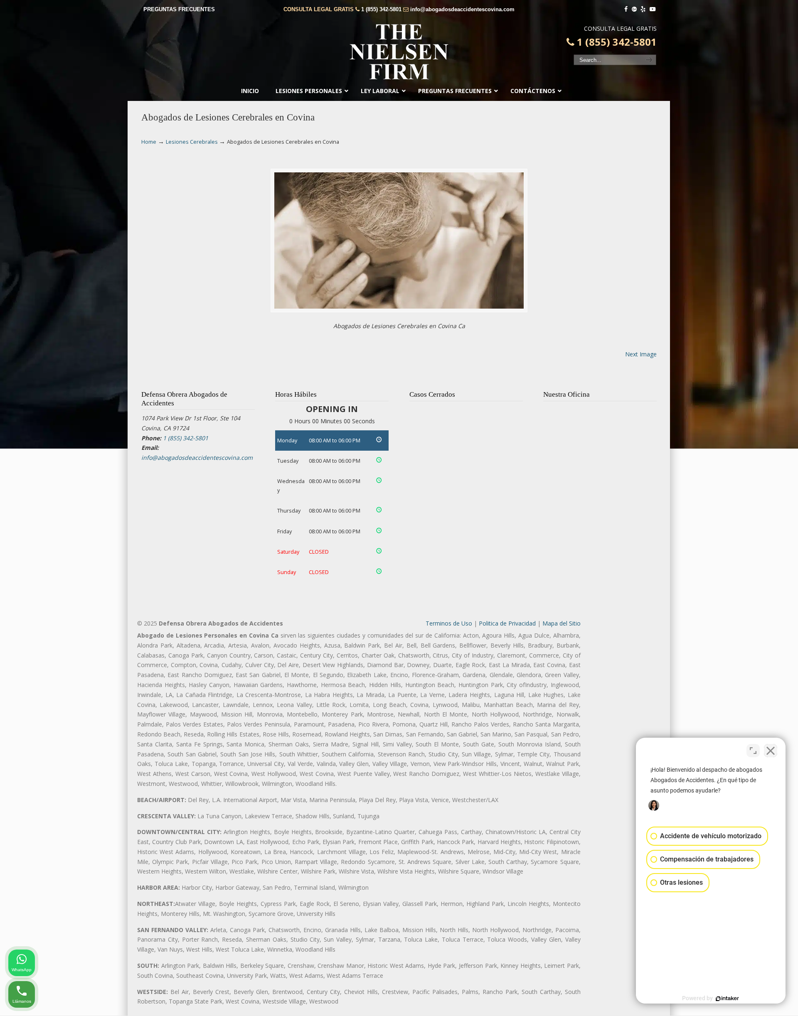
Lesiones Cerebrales (192, 141)
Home (148, 141)
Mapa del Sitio (561, 623)
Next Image (641, 354)
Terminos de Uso (449, 623)
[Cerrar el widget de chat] (770, 750)
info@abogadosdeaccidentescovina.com (462, 9)
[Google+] (634, 9)
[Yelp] (643, 9)
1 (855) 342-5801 (381, 9)
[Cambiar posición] (753, 750)
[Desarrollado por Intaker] (727, 998)
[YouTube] (652, 9)
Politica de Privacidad (507, 623)
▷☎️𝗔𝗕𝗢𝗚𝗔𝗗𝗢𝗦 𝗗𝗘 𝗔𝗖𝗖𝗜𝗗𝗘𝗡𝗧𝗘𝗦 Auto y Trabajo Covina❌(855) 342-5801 (399, 52)
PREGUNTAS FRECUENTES (179, 9)
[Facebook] (626, 9)
